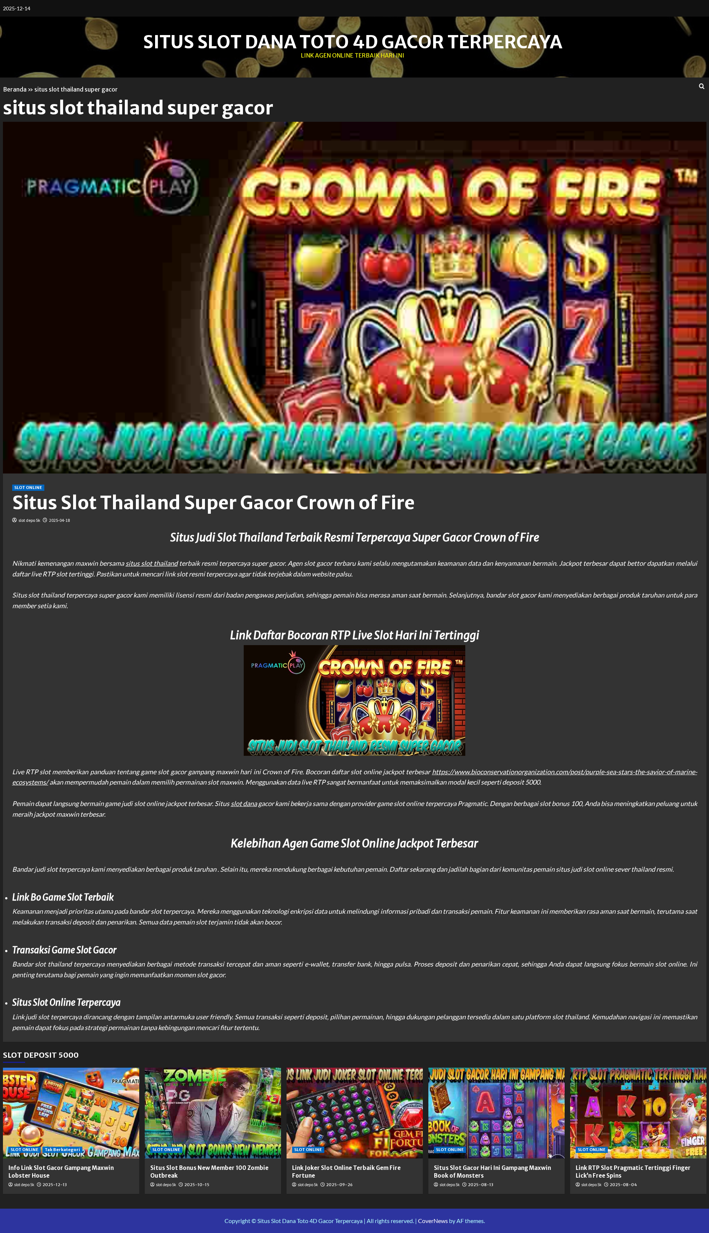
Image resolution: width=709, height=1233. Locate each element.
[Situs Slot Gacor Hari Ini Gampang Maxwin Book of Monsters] (496, 1113)
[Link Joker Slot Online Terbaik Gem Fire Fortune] (355, 1113)
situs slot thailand (152, 563)
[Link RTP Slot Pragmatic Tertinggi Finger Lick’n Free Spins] (638, 1113)
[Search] (701, 86)
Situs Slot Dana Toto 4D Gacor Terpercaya (352, 42)
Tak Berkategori (62, 1149)
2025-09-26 (339, 1184)
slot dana (244, 803)
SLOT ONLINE (28, 487)
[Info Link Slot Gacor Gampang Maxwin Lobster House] (71, 1113)
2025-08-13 (480, 1184)
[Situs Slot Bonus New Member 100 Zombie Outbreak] (213, 1113)
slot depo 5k (29, 520)
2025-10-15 (196, 1184)
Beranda (15, 89)
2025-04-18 (59, 520)
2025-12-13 (54, 1184)
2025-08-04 (623, 1184)
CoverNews (433, 1220)
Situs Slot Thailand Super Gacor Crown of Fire (213, 502)
